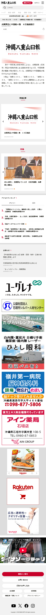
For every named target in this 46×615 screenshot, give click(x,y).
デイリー (12, 203)
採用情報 (33, 591)
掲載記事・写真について (12, 595)
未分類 (15, 19)
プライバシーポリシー (33, 595)
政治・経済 (11, 12)
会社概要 (12, 591)
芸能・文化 (27, 12)
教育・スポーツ (38, 12)
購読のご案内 (23, 574)
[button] (3, 121)
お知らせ (6, 250)
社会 (19, 12)
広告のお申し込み (23, 585)
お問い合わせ (23, 580)
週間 (33, 203)
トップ (3, 12)
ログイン (36, 3)
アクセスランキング (8, 198)
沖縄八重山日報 (6, 19)
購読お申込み (27, 3)
